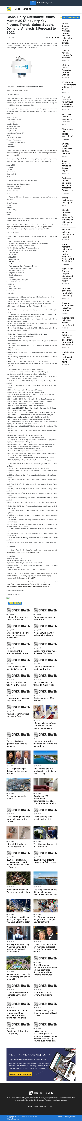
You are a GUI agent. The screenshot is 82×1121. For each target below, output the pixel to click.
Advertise (42, 1106)
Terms (59, 1117)
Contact (50, 1106)
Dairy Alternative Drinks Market (17, 90)
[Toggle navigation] (33, 3)
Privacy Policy (70, 1117)
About (36, 1106)
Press (30, 1106)
